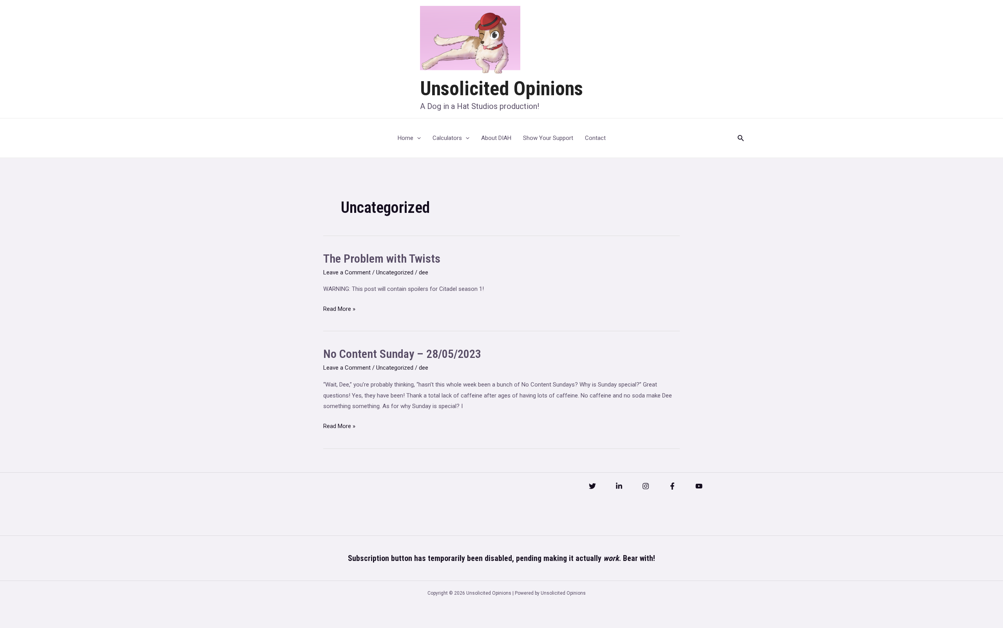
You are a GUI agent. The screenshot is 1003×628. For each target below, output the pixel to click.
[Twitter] (592, 486)
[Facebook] (672, 486)
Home (405, 138)
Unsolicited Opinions (501, 88)
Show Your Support (548, 138)
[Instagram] (645, 486)
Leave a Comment (347, 272)
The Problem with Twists (381, 258)
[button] (740, 138)
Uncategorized (394, 272)
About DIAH (496, 138)
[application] (417, 138)
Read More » (339, 310)
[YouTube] (698, 486)
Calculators (447, 138)
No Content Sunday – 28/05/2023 (402, 354)
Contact (595, 138)
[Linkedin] (619, 486)
